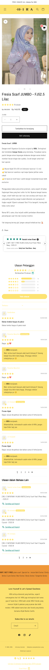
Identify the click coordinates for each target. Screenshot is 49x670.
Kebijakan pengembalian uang (35, 647)
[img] (8, 318)
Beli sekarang (24, 136)
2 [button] (21, 472)
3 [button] (25, 472)
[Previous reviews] (4, 243)
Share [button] (6, 230)
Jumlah (4, 115)
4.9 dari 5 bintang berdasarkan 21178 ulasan (24, 663)
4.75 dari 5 (31, 270)
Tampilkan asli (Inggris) (12, 504)
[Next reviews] (45, 243)
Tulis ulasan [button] (24, 296)
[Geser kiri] (19, 89)
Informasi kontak (20, 647)
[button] (5, 9)
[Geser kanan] (30, 89)
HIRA (11, 647)
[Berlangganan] (35, 626)
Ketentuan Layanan (25, 651)
